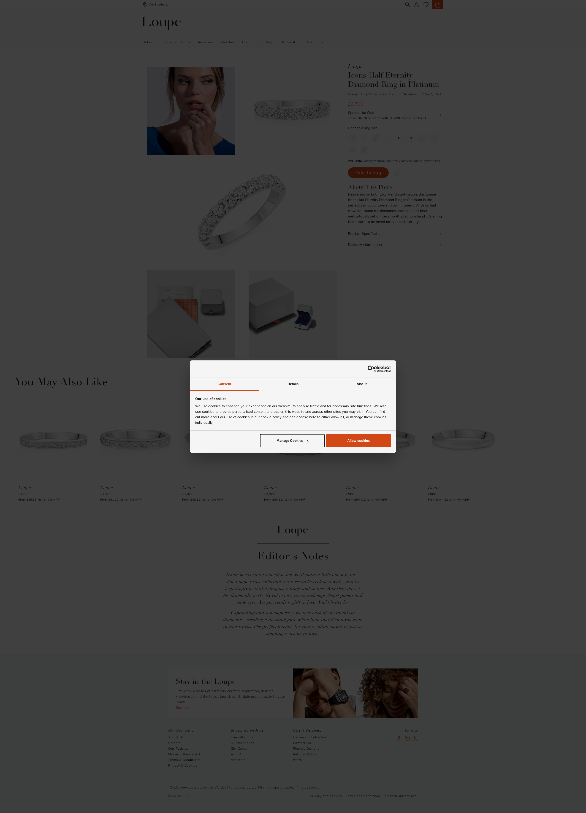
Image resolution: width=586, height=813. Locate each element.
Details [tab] (293, 384)
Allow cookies (358, 441)
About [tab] (362, 384)
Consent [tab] (224, 384)
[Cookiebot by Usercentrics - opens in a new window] (371, 368)
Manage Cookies (290, 441)
